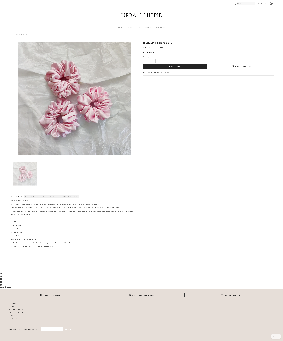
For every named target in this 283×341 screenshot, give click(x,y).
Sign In (260, 3)
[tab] (16, 196)
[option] (74, 98)
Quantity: (146, 57)
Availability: (147, 47)
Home (11, 34)
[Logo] (141, 15)
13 (147, 72)
